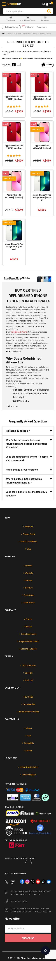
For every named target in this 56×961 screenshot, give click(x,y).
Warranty (29, 573)
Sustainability (29, 704)
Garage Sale (42, 27)
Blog (29, 549)
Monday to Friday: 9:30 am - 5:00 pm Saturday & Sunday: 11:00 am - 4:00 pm (31, 910)
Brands (29, 619)
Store (29, 736)
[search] (49, 11)
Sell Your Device (11, 27)
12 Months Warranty (28, 20)
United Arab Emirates (29, 767)
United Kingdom (29, 774)
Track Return (29, 602)
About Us (29, 527)
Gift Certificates (29, 665)
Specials (29, 673)
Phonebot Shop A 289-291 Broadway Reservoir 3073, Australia (31, 893)
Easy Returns (45, 20)
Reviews (29, 588)
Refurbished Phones (14, 34)
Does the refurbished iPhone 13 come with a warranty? (27, 458)
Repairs (29, 626)
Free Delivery (11, 20)
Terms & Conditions (28, 541)
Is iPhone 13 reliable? (18, 430)
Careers (29, 750)
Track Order (29, 595)
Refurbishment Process (29, 712)
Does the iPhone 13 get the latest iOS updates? (26, 493)
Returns (29, 580)
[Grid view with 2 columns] (14, 64)
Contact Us (29, 743)
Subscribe (28, 938)
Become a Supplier (29, 649)
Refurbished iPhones (30, 34)
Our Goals (29, 697)
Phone (29, 728)
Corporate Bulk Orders (29, 641)
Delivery (28, 565)
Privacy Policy (29, 534)
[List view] (18, 64)
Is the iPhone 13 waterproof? (22, 469)
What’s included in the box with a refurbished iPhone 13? (24, 480)
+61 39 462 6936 (19, 901)
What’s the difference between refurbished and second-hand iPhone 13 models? (26, 444)
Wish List (29, 680)
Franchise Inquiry (28, 634)
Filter (49, 65)
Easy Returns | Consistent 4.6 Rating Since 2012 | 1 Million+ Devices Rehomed (27, 58)
